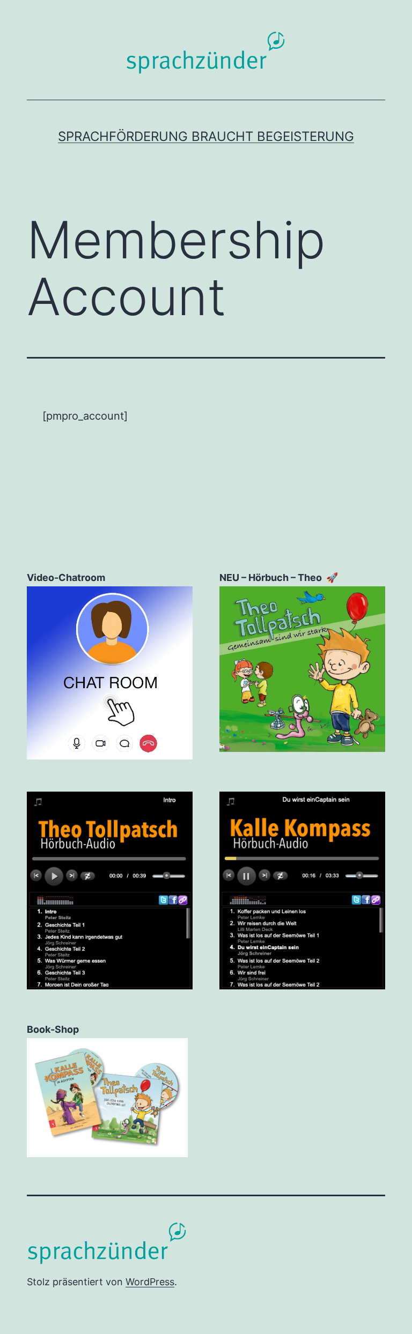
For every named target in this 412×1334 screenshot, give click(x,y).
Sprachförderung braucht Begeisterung (206, 136)
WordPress (150, 1281)
